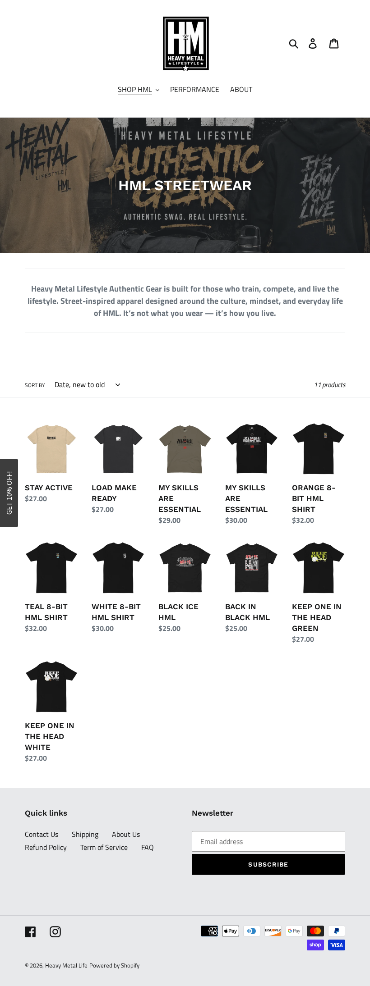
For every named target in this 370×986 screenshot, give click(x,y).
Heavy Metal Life (66, 965)
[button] (9, 493)
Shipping (85, 834)
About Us (126, 834)
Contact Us (41, 834)
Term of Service (104, 847)
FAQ (147, 847)
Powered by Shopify (114, 965)
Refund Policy (46, 847)
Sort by (35, 385)
